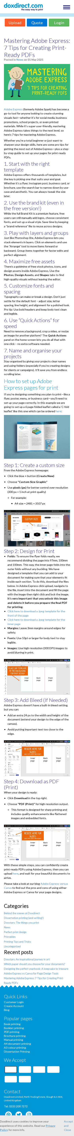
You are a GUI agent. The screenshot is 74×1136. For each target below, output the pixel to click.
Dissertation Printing (17, 1051)
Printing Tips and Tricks (17, 941)
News (19, 59)
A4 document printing (17, 1043)
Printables (10, 936)
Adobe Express (13, 109)
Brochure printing (15, 1035)
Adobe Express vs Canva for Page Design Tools (31, 973)
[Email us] (8, 1114)
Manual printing (13, 1039)
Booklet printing (14, 1028)
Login (59, 22)
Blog (6, 1010)
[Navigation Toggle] (66, 7)
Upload (15, 22)
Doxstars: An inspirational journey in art (27, 959)
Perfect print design (15, 932)
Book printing (12, 1024)
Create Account (14, 1006)
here (58, 411)
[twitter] (18, 1114)
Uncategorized (12, 946)
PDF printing (11, 1032)
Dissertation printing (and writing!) (24, 917)
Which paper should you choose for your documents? (34, 964)
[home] (23, 7)
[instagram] (29, 1114)
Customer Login (14, 1002)
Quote (37, 22)
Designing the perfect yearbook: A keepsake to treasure (36, 968)
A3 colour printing (15, 1047)
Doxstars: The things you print (21, 922)
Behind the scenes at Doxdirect (22, 913)
